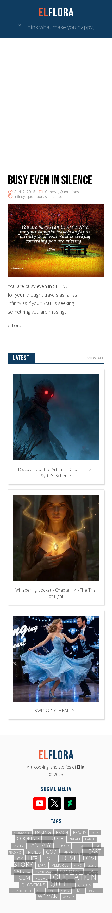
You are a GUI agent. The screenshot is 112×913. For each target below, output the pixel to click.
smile (52, 891)
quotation (35, 196)
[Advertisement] (56, 97)
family (18, 846)
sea (39, 891)
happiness (70, 852)
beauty (79, 832)
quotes (84, 885)
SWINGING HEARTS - (56, 711)
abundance (22, 833)
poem (23, 877)
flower (62, 846)
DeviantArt (70, 803)
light (49, 858)
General (51, 191)
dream (74, 839)
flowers (82, 845)
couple (54, 838)
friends (33, 852)
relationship (21, 891)
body (94, 833)
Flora (56, 12)
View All (95, 357)
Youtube (39, 803)
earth (90, 839)
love (69, 857)
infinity (19, 196)
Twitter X (54, 803)
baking (43, 832)
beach (62, 832)
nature (21, 871)
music (91, 865)
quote (61, 883)
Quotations (69, 191)
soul (61, 196)
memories (60, 865)
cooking (28, 838)
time (78, 890)
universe (94, 891)
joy (19, 859)
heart (93, 851)
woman (48, 896)
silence (51, 196)
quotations (33, 884)
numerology (45, 871)
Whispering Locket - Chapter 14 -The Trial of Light (56, 593)
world (68, 897)
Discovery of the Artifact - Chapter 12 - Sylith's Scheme (56, 472)
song (65, 891)
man (42, 865)
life (33, 858)
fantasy (40, 845)
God (51, 852)
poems (41, 878)
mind (78, 865)
